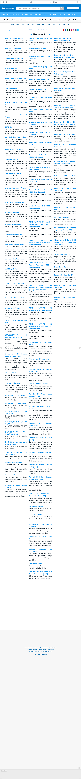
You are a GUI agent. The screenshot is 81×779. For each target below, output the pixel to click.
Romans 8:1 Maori (35, 564)
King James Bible (11, 88)
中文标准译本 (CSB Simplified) (15, 403)
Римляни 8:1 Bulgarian (13, 383)
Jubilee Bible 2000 (11, 159)
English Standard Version (14, 58)
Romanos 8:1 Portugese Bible (64, 134)
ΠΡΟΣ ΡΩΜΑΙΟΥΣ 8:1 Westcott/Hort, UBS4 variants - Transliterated (40, 326)
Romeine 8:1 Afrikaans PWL (14, 298)
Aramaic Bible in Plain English (15, 137)
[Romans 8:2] (78, 352)
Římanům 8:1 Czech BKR (13, 462)
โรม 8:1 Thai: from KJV (62, 255)
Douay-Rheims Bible (12, 212)
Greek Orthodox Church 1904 (39, 79)
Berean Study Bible (11, 68)
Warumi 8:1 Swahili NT (62, 217)
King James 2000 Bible (13, 174)
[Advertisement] (40, 618)
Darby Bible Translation (13, 224)
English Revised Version (13, 234)
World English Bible (11, 269)
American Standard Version (14, 202)
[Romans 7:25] (2, 352)
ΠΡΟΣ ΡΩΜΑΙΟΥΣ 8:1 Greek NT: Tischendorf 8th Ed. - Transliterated (40, 224)
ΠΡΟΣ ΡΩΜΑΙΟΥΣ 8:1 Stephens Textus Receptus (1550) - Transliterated (40, 265)
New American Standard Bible (15, 78)
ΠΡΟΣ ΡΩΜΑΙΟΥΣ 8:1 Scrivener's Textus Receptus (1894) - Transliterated (40, 288)
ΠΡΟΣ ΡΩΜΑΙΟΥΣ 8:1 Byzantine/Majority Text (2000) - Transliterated (40, 242)
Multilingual (8, 30)
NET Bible (8, 127)
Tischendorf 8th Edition (37, 89)
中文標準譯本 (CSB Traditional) (15, 395)
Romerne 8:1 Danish (12, 475)
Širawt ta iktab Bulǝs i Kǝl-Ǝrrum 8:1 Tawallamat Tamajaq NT (65, 242)
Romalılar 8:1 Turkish (62, 267)
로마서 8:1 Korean (35, 514)
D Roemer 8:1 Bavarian (13, 373)
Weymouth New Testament (14, 259)
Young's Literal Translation (14, 283)
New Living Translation (13, 48)
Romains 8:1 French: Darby (38, 384)
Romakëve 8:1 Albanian (13, 308)
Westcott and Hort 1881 (38, 48)
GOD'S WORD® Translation (14, 149)
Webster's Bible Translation (14, 244)
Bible (3, 30)
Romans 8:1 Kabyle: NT (37, 506)
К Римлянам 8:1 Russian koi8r (65, 176)
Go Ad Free (3, 770)
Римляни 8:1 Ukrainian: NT (63, 275)
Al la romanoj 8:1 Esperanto (39, 359)
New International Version (14, 38)
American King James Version (15, 188)
